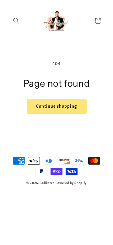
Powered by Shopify (71, 183)
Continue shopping (56, 106)
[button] (16, 21)
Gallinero (47, 183)
